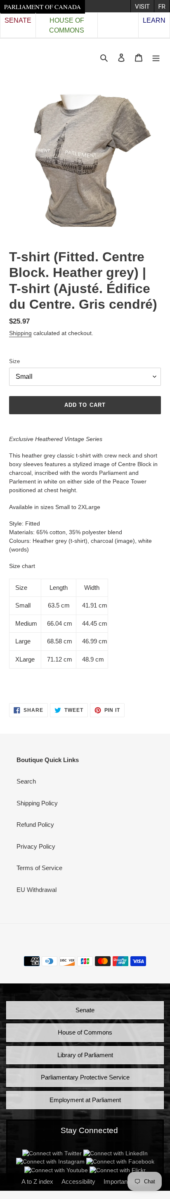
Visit (142, 6)
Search (26, 781)
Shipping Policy (37, 803)
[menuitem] (142, 6)
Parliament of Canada (42, 6)
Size (14, 361)
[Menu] (156, 57)
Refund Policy (35, 824)
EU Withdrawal (37, 889)
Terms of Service (39, 867)
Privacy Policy (36, 846)
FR (161, 6)
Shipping (20, 333)
